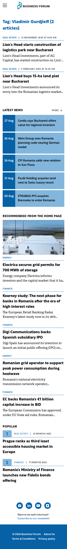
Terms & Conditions (24, 539)
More (55, 111)
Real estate (10, 38)
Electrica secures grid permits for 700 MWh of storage (31, 267)
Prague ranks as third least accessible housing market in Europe (28, 447)
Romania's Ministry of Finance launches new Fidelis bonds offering (28, 475)
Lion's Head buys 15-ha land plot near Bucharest (31, 79)
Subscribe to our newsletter (34, 518)
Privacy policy (46, 539)
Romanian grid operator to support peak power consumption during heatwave (33, 369)
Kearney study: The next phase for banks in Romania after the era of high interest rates (32, 301)
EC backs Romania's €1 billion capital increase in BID (28, 402)
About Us (49, 534)
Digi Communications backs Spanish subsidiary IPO (27, 335)
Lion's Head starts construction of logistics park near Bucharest (32, 47)
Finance (19, 463)
